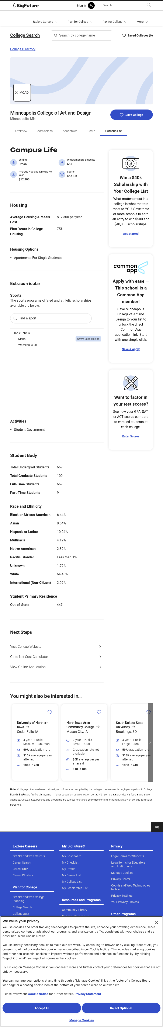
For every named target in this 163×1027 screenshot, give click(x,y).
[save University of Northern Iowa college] (50, 712)
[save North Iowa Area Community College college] (99, 712)
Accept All (42, 1008)
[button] (142, 18)
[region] (57, 369)
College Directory (22, 49)
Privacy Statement (88, 994)
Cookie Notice (38, 994)
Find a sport (27, 318)
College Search (25, 35)
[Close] (156, 922)
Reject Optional (121, 1008)
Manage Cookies (81, 1020)
